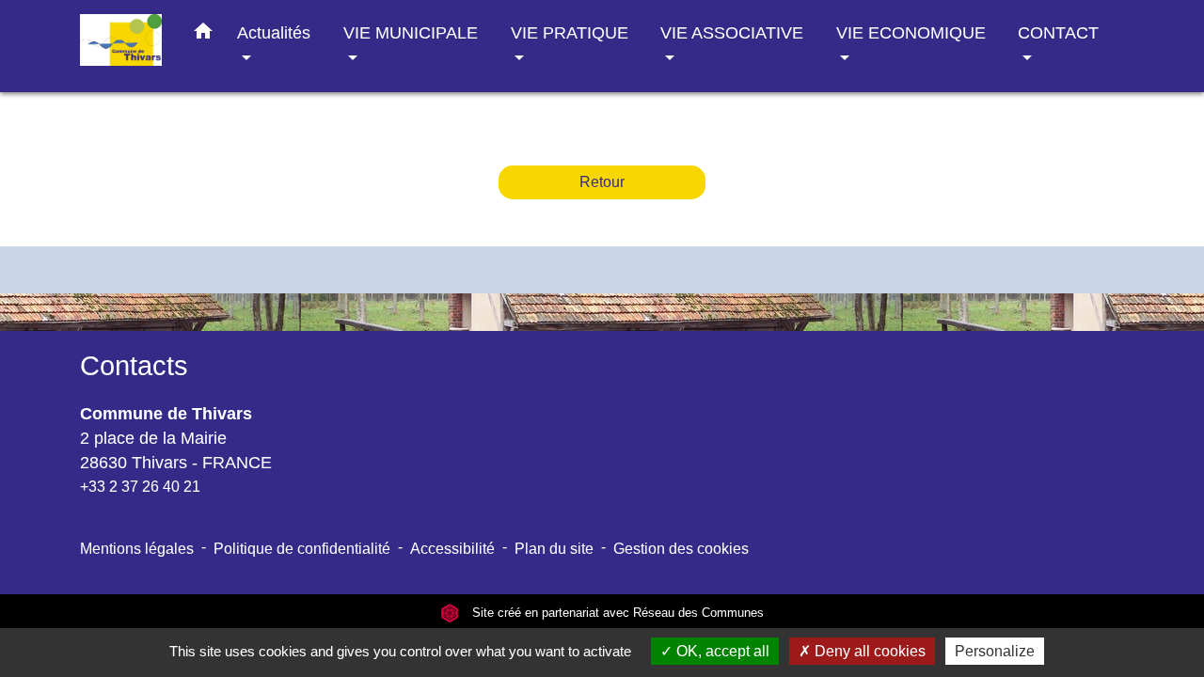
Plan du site (554, 549)
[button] (203, 34)
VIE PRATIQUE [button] (569, 32)
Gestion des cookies (681, 549)
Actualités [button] (273, 32)
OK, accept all (721, 651)
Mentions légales (137, 549)
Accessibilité (452, 549)
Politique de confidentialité (302, 549)
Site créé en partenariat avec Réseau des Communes (616, 613)
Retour (602, 182)
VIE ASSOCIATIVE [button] (731, 32)
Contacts (134, 366)
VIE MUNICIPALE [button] (410, 32)
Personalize (995, 651)
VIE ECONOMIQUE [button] (911, 32)
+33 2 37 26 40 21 (140, 487)
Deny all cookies (868, 651)
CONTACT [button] (1058, 32)
